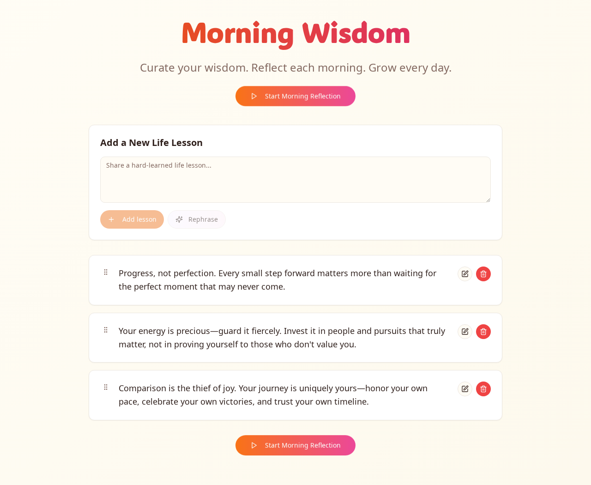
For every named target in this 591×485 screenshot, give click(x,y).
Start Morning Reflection (303, 95)
